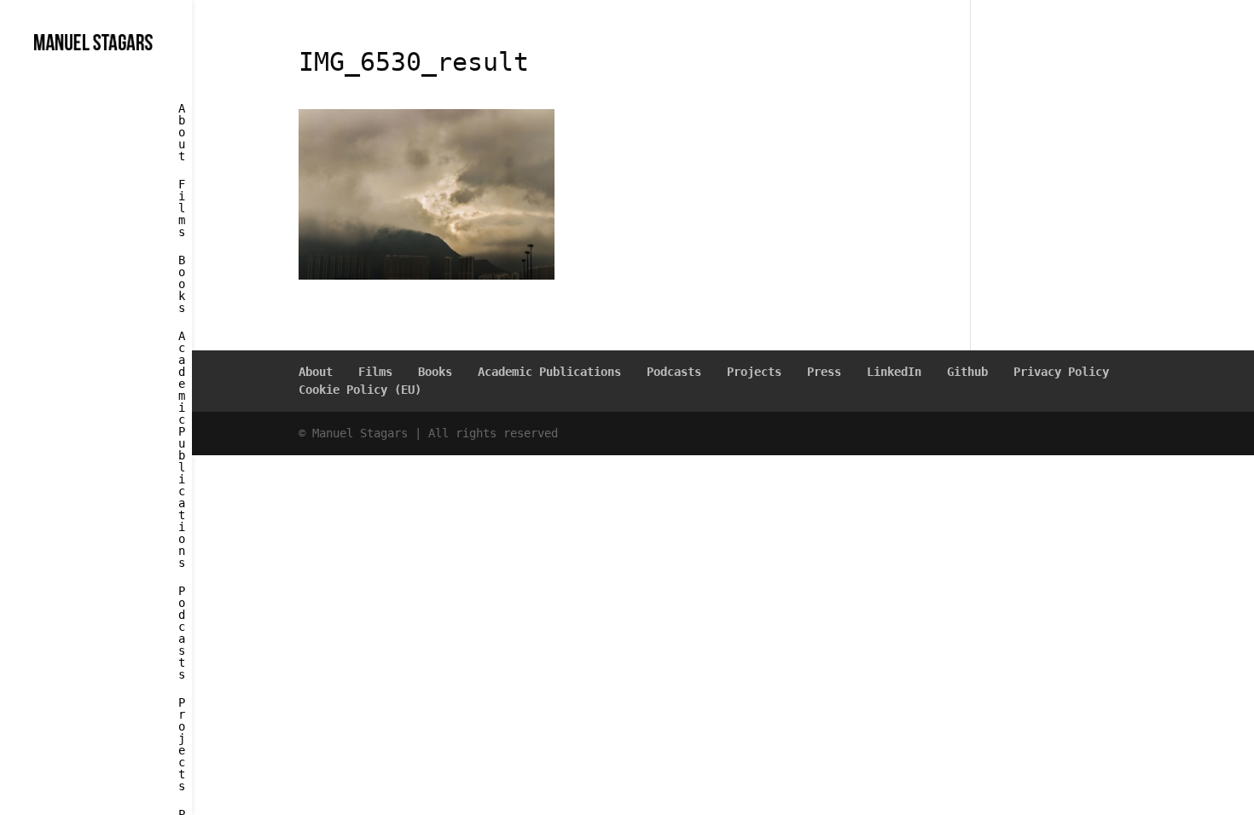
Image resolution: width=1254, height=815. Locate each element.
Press (824, 372)
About (181, 132)
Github (967, 372)
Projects (181, 745)
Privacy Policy (1061, 372)
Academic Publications (181, 449)
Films (181, 208)
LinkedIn (894, 372)
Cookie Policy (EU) (360, 389)
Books (181, 284)
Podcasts (181, 633)
